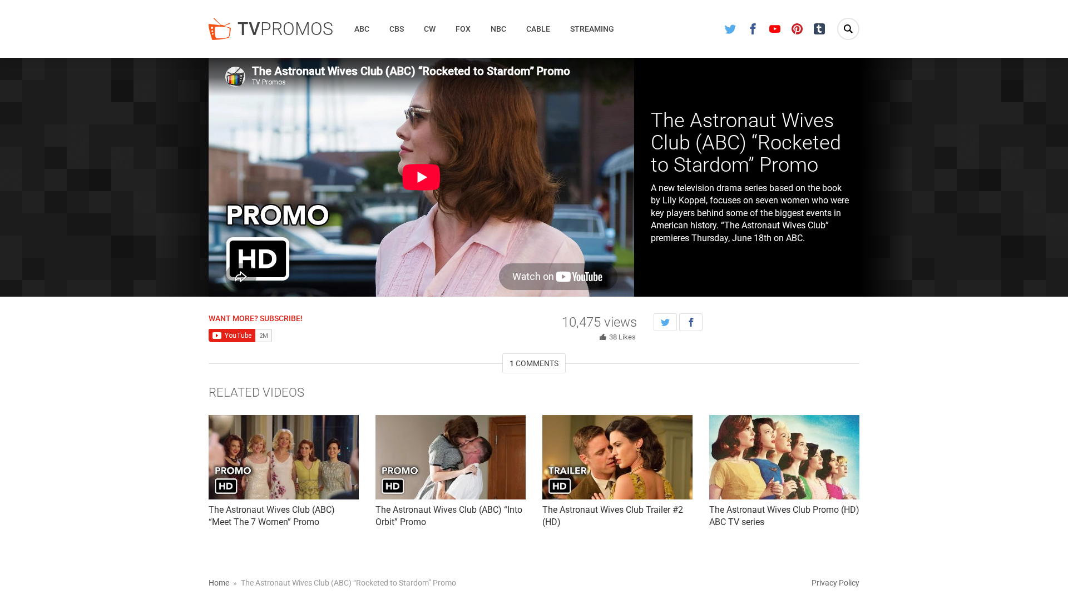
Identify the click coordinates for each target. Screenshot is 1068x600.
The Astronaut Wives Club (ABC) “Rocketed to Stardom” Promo (746, 142)
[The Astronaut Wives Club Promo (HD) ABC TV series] (784, 457)
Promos (285, 28)
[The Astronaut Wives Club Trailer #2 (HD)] (617, 457)
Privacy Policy (835, 582)
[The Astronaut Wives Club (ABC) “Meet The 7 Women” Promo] (284, 457)
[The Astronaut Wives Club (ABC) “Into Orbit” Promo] (450, 457)
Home (219, 582)
